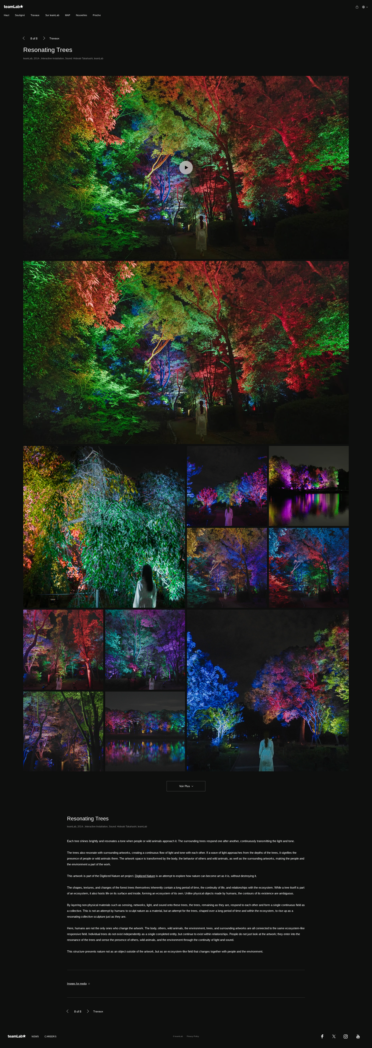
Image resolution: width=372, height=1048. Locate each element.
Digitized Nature (145, 876)
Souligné (20, 15)
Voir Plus (184, 786)
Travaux (35, 15)
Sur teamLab (52, 15)
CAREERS (50, 1036)
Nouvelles (81, 15)
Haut (6, 15)
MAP (67, 15)
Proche (97, 15)
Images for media (77, 983)
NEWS (35, 1036)
